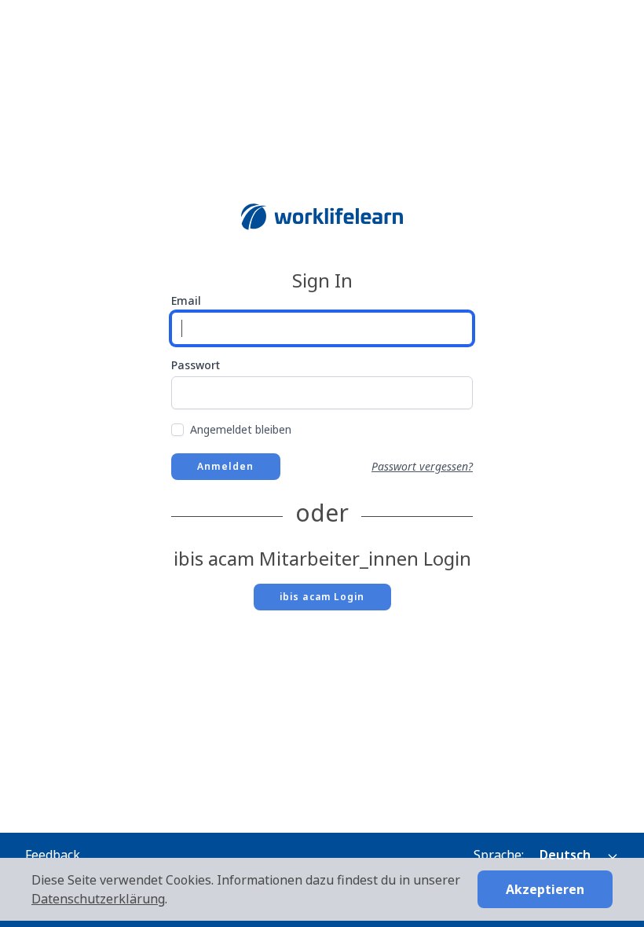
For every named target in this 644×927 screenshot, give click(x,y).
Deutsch (567, 854)
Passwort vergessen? (422, 466)
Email (186, 300)
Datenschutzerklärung (98, 898)
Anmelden (225, 466)
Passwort (195, 364)
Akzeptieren (545, 889)
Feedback (52, 854)
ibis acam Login (322, 596)
